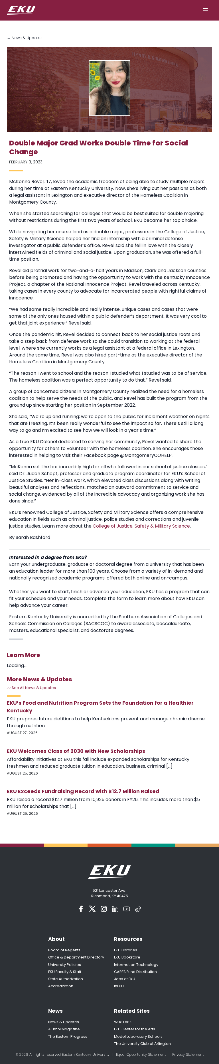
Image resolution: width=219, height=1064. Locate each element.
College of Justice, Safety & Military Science (141, 526)
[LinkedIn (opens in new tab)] (115, 908)
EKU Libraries (125, 950)
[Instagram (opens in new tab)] (103, 908)
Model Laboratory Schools (138, 1036)
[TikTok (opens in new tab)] (138, 908)
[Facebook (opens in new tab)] (81, 908)
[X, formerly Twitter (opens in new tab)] (92, 908)
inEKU (119, 986)
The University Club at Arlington (142, 1043)
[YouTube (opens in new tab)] (126, 908)
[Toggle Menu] (205, 10)
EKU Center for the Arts (134, 1029)
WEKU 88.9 (123, 1022)
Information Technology (136, 964)
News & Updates (63, 1022)
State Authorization (65, 978)
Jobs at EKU (124, 978)
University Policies (64, 964)
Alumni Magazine (64, 1029)
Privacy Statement (188, 1054)
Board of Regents (64, 950)
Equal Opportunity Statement (141, 1054)
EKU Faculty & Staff (64, 971)
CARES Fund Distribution (135, 971)
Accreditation (60, 986)
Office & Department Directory (76, 957)
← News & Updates (24, 37)
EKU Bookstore (127, 957)
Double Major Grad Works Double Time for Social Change (98, 147)
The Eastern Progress (67, 1036)
